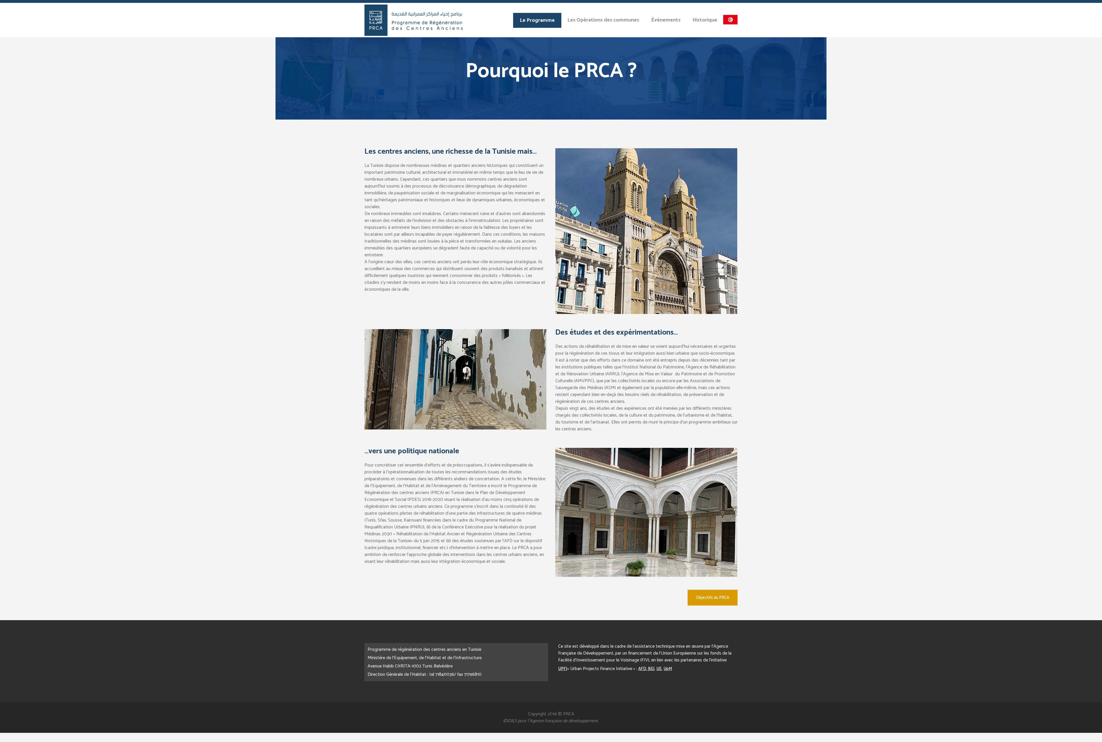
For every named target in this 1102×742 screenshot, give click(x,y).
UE (658, 668)
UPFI (562, 668)
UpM (667, 668)
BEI (650, 668)
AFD (642, 668)
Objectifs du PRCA (712, 597)
